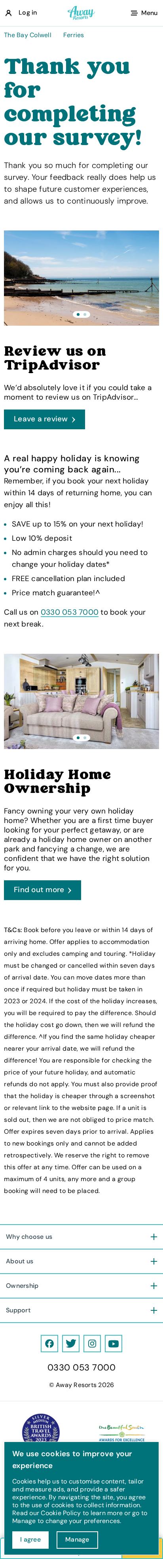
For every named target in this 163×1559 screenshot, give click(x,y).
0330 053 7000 (70, 612)
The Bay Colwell (27, 35)
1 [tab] (78, 314)
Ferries (73, 35)
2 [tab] (84, 314)
